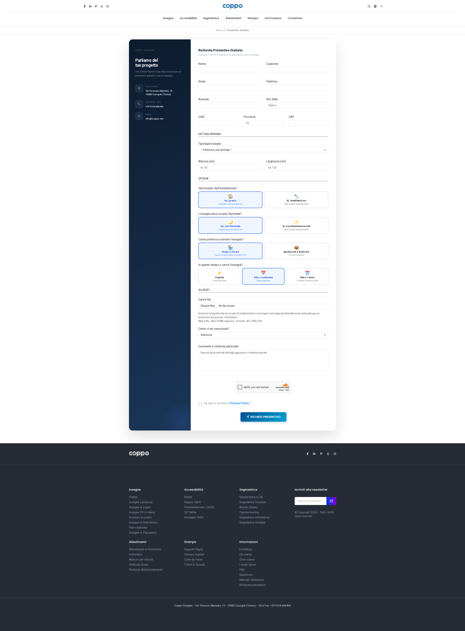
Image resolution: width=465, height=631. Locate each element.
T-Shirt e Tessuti (194, 564)
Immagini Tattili (193, 517)
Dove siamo (247, 559)
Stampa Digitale (194, 554)
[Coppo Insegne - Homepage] (232, 6)
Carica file (204, 299)
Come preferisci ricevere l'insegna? (220, 239)
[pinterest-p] (96, 6)
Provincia (249, 117)
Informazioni (273, 18)
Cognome (272, 64)
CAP (291, 117)
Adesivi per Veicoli (141, 559)
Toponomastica (249, 512)
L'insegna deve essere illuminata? (220, 214)
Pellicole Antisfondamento (146, 569)
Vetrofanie (135, 554)
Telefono (271, 81)
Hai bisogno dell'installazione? (217, 188)
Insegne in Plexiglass (143, 532)
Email (201, 81)
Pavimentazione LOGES (199, 507)
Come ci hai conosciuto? (213, 328)
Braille (188, 497)
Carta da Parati (193, 559)
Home (219, 30)
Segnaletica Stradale (252, 522)
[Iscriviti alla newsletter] (331, 501)
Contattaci (295, 18)
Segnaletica (211, 18)
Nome (202, 64)
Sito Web (272, 99)
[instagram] (107, 6)
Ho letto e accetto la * (227, 403)
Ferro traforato (138, 527)
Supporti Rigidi (193, 549)
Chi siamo (245, 554)
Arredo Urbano (248, 507)
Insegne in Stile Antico (143, 522)
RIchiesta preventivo (252, 585)
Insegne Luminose (141, 502)
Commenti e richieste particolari (218, 346)
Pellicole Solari (138, 564)
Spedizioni (246, 575)
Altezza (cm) (206, 161)
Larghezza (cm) (276, 161)
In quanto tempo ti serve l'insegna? (220, 265)
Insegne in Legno (140, 507)
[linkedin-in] (90, 6)
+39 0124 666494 (154, 106)
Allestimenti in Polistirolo (145, 549)
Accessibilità (188, 18)
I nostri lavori (247, 564)
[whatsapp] (102, 6)
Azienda (203, 99)
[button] (369, 6)
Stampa (253, 18)
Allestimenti (233, 18)
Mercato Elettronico (251, 580)
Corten (133, 497)
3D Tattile (190, 512)
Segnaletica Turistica (252, 502)
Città (201, 117)
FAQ (242, 569)
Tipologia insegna (209, 143)
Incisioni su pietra (140, 517)
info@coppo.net (154, 118)
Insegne (168, 18)
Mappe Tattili (192, 502)
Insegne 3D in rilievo (142, 512)
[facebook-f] (84, 6)
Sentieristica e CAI (251, 497)
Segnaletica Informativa (254, 517)
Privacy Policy (239, 403)
